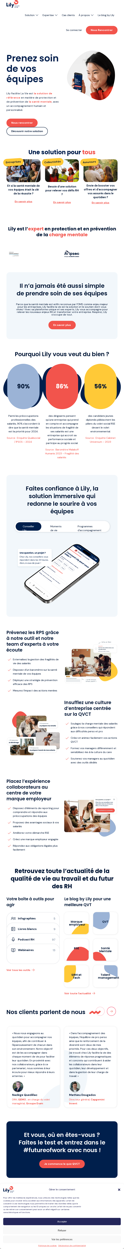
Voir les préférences (62, 1239)
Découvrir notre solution (27, 131)
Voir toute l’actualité (77, 993)
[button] (119, 1189)
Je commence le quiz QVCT (62, 1164)
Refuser (62, 1230)
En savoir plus (23, 201)
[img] (12, 4)
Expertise (48, 15)
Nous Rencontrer (102, 30)
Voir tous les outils (18, 970)
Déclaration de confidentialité (72, 1246)
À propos (84, 15)
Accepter (62, 1221)
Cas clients (68, 15)
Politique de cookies (47, 1246)
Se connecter (74, 30)
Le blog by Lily (106, 15)
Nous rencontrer (22, 122)
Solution (30, 15)
